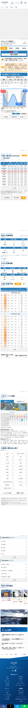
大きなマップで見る (6, 427)
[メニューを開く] (25, 2)
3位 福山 (3, 547)
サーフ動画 (7, 697)
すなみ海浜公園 (5, 440)
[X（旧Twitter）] (12, 670)
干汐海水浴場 (20, 435)
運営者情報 (21, 692)
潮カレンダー (7, 680)
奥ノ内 (20, 482)
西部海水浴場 (13, 435)
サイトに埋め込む (24, 155)
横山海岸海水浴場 (5, 431)
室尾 (20, 485)
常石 (7, 460)
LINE (24, 707)
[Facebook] (15, 670)
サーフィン (7, 690)
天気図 (10, 48)
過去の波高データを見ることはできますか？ (12, 644)
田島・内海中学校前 (20, 440)
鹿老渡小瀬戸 (7, 488)
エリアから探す (7, 493)
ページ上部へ (24, 654)
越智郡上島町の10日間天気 (7, 355)
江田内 (20, 472)
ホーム (2, 7)
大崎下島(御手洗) (7, 482)
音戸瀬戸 (20, 478)
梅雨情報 (20, 676)
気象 (7, 7)
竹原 (20, 463)
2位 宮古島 (4, 567)
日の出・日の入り (20, 683)
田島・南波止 (13, 442)
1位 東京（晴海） (5, 564)
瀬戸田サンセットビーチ (19, 434)
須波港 (11, 440)
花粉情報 (20, 678)
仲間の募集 (7, 699)
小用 (7, 475)
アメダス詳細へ (4, 258)
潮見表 (11, 7)
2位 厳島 (3, 544)
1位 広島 (3, 541)
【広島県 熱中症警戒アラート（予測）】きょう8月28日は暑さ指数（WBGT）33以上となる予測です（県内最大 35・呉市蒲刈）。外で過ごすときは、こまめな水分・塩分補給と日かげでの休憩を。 (14, 67)
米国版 (21, 701)
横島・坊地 (11, 443)
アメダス (20, 680)
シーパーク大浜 (17, 432)
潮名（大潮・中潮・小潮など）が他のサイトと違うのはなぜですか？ (13, 648)
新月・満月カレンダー (20, 685)
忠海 (7, 466)
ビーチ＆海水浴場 (7, 694)
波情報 (17, 48)
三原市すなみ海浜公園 (6, 432)
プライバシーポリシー (21, 697)
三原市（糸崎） (21, 453)
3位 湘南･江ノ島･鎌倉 (6, 570)
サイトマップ (21, 694)
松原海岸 (17, 437)
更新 (23, 197)
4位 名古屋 (4, 573)
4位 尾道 (3, 550)
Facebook (3, 707)
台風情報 (7, 685)
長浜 (7, 478)
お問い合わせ (21, 690)
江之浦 (7, 463)
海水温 (24, 48)
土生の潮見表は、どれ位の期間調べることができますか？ (13, 639)
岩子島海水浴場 (8, 434)
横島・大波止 (21, 442)
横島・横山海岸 (18, 443)
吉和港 (25, 443)
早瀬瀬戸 (7, 485)
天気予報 (7, 683)
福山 (7, 453)
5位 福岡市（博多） (6, 576)
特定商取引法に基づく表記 (21, 699)
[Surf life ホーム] (5, 2)
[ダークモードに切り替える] (17, 3)
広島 (20, 460)
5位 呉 (2, 553)
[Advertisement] (14, 25)
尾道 (7, 456)
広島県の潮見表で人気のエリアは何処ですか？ (13, 635)
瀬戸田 (20, 466)
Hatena (17, 707)
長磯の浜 (22, 437)
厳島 (7, 469)
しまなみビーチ (22, 431)
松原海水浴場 (14, 431)
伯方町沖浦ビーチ (9, 437)
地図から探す (20, 493)
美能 (7, 472)
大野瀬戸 (20, 469)
